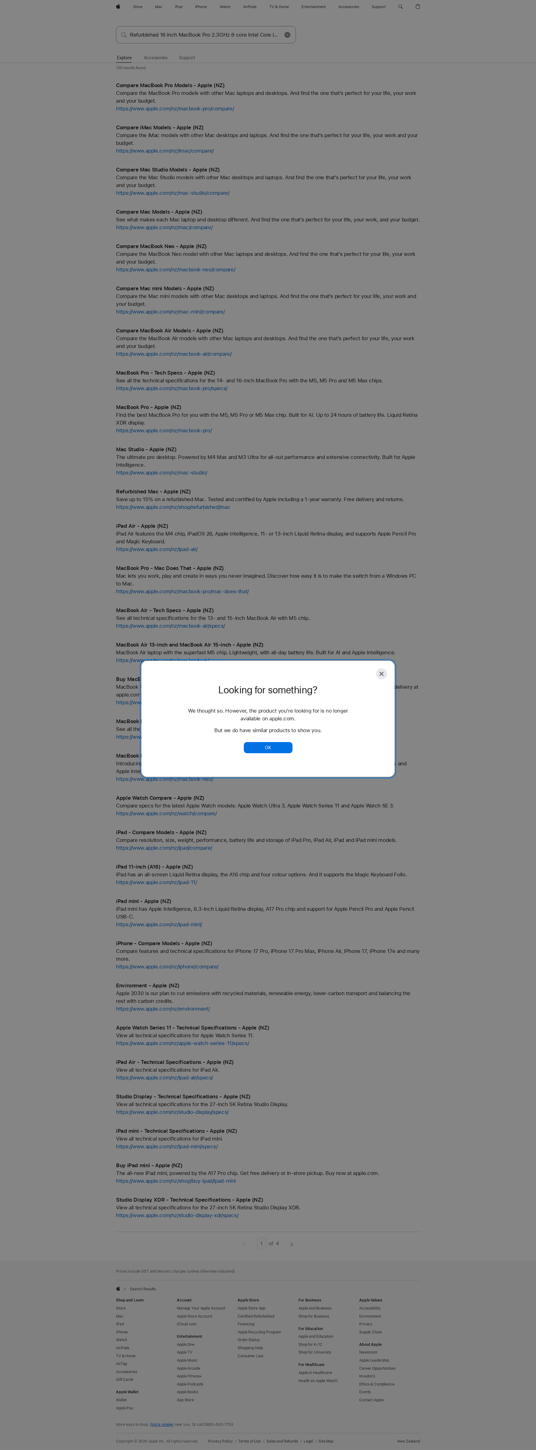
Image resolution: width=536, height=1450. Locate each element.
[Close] (381, 674)
